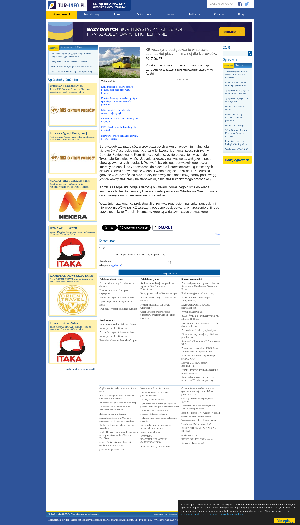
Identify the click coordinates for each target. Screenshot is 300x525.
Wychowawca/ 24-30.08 (236, 149)
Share (217, 234)
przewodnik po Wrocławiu (111, 449)
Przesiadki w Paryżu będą (198, 330)
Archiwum (78, 47)
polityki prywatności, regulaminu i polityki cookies (127, 519)
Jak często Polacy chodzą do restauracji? (118, 402)
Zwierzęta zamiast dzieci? (152, 399)
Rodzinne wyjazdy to (198, 293)
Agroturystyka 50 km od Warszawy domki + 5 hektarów (237, 74)
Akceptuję (284, 520)
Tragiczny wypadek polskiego (118, 308)
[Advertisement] (72, 442)
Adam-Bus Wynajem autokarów (155, 446)
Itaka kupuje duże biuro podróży (156, 388)
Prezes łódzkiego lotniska (116, 297)
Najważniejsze (66, 47)
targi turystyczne (189, 435)
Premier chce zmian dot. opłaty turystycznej (71, 71)
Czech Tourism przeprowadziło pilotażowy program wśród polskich (157, 314)
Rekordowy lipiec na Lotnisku (118, 340)
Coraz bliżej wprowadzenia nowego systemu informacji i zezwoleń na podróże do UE (198, 391)
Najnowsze (53, 48)
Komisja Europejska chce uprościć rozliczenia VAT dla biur (198, 379)
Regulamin (105, 261)
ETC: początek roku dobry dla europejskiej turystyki (115, 112)
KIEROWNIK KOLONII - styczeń (197, 439)
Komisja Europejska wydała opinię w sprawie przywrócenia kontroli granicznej (119, 101)
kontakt (173, 514)
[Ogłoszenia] (237, 60)
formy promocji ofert (150, 432)
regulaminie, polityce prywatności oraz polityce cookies (212, 513)
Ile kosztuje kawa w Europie (112, 413)
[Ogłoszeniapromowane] (72, 79)
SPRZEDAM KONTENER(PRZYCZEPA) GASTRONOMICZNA (153, 439)
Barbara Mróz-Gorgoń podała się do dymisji (71, 66)
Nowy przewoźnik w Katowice (118, 324)
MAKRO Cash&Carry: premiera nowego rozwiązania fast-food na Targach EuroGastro (118, 435)
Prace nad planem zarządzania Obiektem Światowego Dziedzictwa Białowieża (200, 286)
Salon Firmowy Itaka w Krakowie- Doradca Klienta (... (236, 133)
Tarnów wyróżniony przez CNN (196, 424)
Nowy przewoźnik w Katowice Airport (68, 61)
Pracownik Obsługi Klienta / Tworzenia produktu (234, 117)
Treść (102, 248)
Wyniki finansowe (192, 311)
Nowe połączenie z (113, 328)
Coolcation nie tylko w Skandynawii (198, 420)
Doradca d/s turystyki (235, 125)
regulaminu (116, 265)
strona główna (160, 514)
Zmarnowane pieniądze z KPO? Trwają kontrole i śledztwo (200, 350)
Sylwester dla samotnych (193, 443)
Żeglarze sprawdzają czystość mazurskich (195, 306)
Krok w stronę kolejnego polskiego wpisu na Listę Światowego (157, 286)
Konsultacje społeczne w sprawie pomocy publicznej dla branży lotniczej (117, 89)
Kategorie (239, 65)
